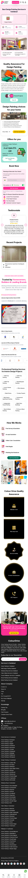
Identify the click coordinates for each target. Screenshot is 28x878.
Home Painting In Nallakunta (8, 755)
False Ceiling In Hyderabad (7, 805)
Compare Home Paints (6, 714)
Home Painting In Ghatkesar (8, 745)
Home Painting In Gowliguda (8, 793)
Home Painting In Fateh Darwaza (9, 846)
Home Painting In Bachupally (8, 780)
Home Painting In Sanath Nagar (9, 801)
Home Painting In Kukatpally (8, 810)
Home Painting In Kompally (7, 820)
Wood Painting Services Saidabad (9, 677)
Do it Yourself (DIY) (6, 696)
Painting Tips (4, 707)
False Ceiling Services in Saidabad (9, 673)
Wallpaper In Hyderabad (7, 828)
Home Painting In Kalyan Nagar (8, 824)
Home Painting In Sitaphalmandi (9, 814)
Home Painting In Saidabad (7, 666)
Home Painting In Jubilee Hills (8, 762)
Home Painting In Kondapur (8, 764)
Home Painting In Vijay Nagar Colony (10, 768)
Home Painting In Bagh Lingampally (9, 812)
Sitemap (3, 700)
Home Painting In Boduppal (7, 739)
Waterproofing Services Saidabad (9, 670)
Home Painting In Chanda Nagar (9, 776)
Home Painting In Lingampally (8, 778)
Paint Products (4, 712)
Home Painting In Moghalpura (8, 833)
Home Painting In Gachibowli (8, 772)
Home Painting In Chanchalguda (9, 835)
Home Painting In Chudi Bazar (8, 841)
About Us (3, 689)
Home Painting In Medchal (7, 808)
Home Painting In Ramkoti (7, 791)
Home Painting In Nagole (7, 743)
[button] (5, 180)
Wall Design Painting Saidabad (8, 668)
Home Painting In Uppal (7, 741)
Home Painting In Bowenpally (8, 797)
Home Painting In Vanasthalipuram (9, 831)
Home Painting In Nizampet (7, 816)
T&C (2, 693)
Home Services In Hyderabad (8, 737)
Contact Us (4, 687)
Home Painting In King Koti (7, 789)
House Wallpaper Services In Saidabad (10, 675)
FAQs (2, 691)
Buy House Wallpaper (6, 698)
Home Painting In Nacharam (8, 747)
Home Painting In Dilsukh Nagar (9, 848)
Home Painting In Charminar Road (9, 837)
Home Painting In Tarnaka (7, 749)
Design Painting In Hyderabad (8, 760)
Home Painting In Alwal (7, 822)
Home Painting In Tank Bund (8, 825)
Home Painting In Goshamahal (8, 787)
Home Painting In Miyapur (7, 770)
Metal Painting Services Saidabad (9, 680)
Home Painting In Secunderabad (9, 785)
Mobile (5, 177)
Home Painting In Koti (6, 802)
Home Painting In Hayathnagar (8, 839)
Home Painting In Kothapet (7, 843)
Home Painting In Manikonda (8, 774)
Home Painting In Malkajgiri (7, 753)
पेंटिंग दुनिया (3, 710)
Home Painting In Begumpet (8, 795)
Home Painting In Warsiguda (8, 757)
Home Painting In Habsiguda (8, 751)
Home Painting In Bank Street (8, 799)
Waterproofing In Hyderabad (8, 783)
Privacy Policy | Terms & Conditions (10, 860)
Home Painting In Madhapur (8, 766)
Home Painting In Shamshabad (8, 845)
